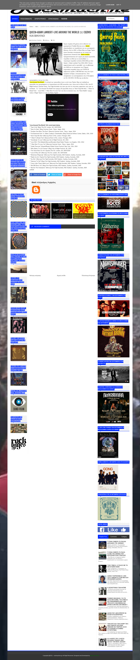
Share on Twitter (56, 174)
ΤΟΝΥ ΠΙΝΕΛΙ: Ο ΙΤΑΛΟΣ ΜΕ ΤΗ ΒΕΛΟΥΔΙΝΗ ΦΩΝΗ (117, 566)
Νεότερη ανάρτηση (35, 275)
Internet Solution (94, 655)
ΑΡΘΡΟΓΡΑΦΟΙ (40, 19)
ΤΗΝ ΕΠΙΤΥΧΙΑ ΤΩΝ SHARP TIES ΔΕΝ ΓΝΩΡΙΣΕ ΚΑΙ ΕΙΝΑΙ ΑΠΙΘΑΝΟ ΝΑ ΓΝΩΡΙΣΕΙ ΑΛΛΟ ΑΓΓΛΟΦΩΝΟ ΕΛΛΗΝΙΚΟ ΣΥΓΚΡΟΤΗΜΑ (117, 627)
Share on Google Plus (74, 174)
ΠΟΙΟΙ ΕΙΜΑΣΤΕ (26, 19)
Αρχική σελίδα (61, 275)
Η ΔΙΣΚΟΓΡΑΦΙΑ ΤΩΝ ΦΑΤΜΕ (116, 587)
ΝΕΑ (53, 40)
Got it (118, 5)
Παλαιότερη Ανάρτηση (88, 275)
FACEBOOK (64, 19)
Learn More (110, 5)
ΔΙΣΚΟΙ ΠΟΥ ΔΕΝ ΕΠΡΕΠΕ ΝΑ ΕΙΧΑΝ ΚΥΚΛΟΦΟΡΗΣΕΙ (116, 614)
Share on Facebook (39, 174)
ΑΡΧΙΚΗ (15, 19)
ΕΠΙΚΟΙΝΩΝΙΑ (53, 19)
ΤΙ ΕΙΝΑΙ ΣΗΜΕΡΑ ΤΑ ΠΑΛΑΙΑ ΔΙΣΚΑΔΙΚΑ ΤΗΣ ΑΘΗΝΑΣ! (116, 542)
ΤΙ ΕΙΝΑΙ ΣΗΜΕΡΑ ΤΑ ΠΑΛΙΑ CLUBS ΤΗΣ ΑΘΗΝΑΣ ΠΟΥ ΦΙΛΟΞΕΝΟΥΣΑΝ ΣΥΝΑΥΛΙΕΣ (116, 553)
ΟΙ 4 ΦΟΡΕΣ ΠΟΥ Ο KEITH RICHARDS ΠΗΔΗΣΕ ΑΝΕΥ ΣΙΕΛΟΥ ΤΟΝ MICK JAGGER (116, 640)
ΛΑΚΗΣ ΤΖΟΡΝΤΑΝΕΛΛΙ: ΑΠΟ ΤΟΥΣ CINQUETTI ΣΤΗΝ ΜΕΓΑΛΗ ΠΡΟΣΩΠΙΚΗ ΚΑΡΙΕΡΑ (117, 577)
